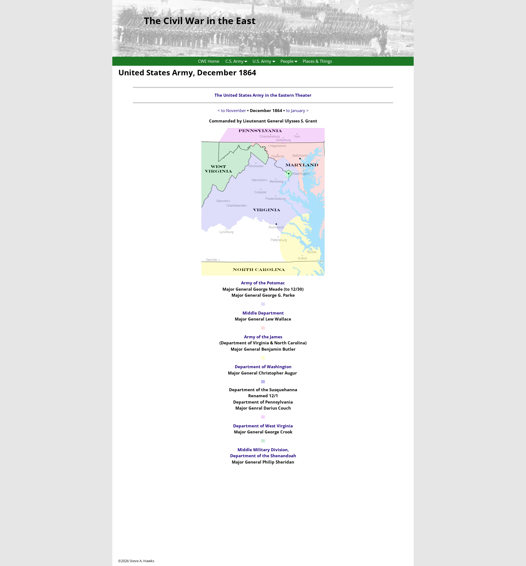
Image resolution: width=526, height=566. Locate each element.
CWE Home (208, 61)
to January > (297, 110)
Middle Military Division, (263, 449)
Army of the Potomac (263, 282)
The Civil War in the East (200, 20)
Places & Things (317, 61)
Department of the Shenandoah (263, 455)
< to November (232, 110)
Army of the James (263, 336)
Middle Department (263, 313)
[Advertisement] (263, 520)
